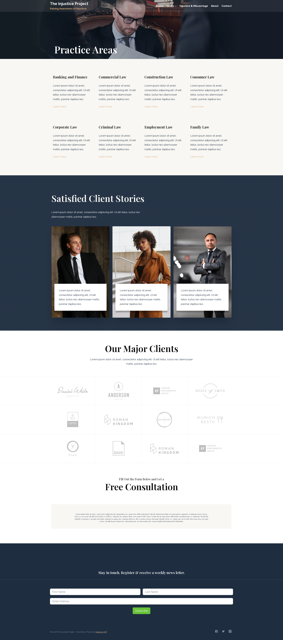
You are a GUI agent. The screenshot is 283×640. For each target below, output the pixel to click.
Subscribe (141, 610)
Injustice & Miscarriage (194, 5)
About (214, 5)
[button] (176, 6)
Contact (227, 5)
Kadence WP (101, 632)
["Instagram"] (230, 631)
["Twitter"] (223, 631)
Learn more (59, 106)
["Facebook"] (216, 631)
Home (159, 5)
